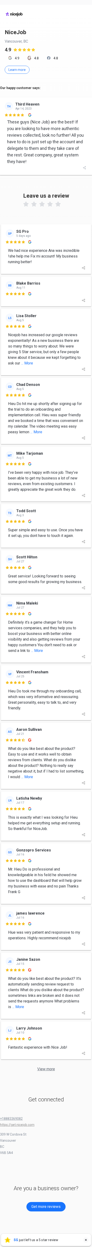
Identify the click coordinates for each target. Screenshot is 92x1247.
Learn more (17, 70)
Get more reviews (46, 1206)
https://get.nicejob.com (17, 1125)
